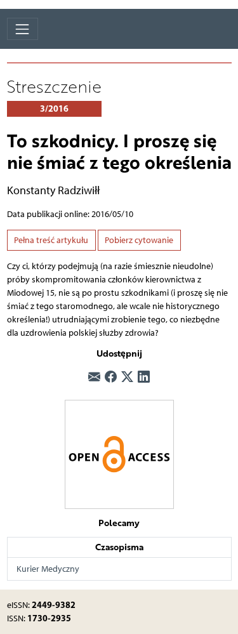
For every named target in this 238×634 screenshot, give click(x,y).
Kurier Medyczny (48, 569)
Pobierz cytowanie (139, 240)
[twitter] (127, 377)
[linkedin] (144, 377)
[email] (94, 377)
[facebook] (111, 377)
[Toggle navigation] (22, 29)
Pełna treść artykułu (51, 240)
